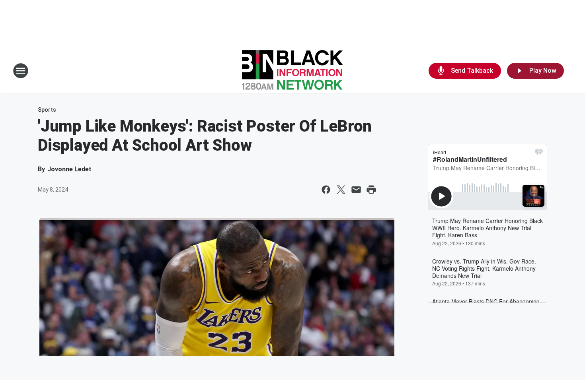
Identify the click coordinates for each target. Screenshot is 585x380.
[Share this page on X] (341, 189)
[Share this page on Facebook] (326, 189)
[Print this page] (371, 189)
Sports (47, 110)
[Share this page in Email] (356, 189)
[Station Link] (292, 70)
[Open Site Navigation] (21, 71)
